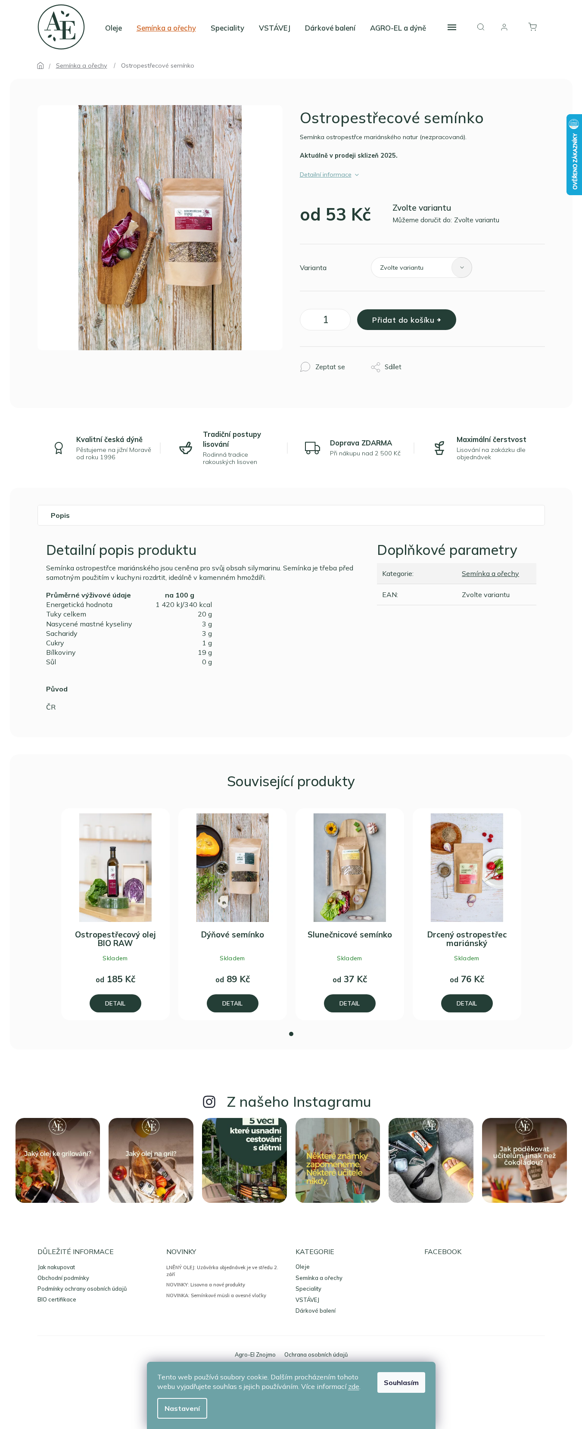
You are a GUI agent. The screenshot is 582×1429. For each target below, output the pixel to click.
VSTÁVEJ (307, 1300)
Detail (115, 1003)
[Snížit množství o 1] (308, 321)
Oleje (303, 1267)
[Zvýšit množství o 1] (342, 321)
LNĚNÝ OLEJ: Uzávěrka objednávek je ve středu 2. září (222, 1270)
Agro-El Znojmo (255, 1354)
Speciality (308, 1289)
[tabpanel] (115, 914)
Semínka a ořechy (490, 573)
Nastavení (182, 1408)
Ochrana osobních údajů (316, 1354)
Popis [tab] (60, 515)
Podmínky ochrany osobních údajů (82, 1288)
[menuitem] (113, 28)
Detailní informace (326, 174)
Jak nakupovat (56, 1267)
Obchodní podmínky (63, 1277)
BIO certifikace (56, 1299)
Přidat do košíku (403, 319)
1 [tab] (291, 1034)
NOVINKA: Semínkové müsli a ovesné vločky (216, 1295)
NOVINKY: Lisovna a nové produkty (205, 1285)
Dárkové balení (316, 1311)
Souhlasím (401, 1382)
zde (353, 1386)
